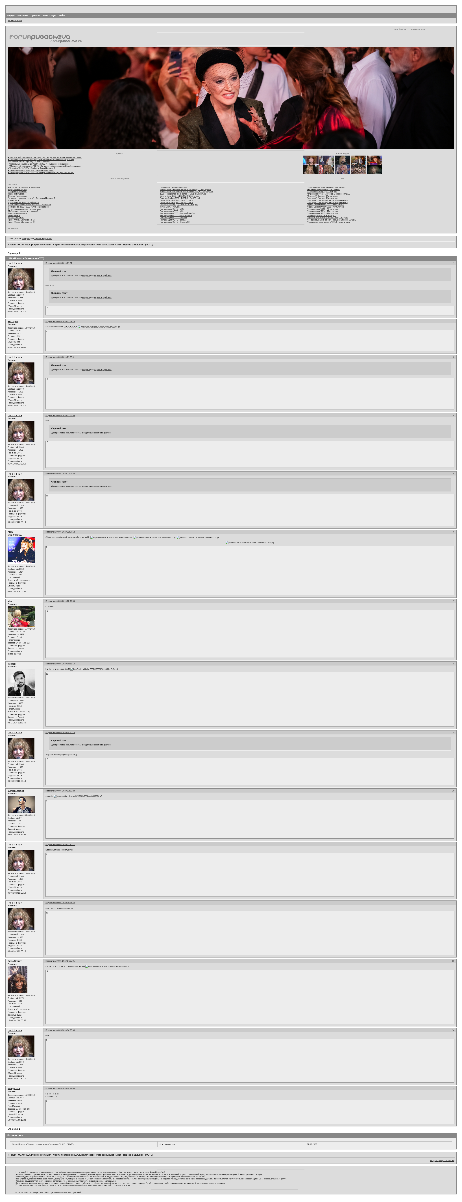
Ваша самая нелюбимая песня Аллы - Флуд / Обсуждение (186, 192)
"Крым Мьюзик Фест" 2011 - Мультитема (325, 207)
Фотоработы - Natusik (170, 207)
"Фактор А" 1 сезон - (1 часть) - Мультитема (327, 200)
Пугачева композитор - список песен (25, 209)
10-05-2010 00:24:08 (65, 1088)
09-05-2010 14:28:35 (65, 961)
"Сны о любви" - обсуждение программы (326, 187)
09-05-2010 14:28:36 (65, 1030)
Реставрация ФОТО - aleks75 (173, 218)
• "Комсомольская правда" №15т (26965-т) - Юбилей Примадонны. (38, 164)
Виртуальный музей (17, 189)
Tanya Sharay (15, 961)
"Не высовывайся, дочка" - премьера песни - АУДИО (331, 220)
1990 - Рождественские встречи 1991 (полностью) (183, 194)
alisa (10, 601)
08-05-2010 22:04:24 (65, 474)
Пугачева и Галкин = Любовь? (173, 187)
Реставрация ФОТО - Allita (172, 211)
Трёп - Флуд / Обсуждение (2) (21, 220)
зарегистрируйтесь (43, 238)
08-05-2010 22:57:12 (65, 532)
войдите (86, 275)
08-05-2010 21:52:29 (65, 321)
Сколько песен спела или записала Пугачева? (29, 205)
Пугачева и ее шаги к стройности (23, 202)
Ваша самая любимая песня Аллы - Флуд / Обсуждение (185, 189)
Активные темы (15, 20)
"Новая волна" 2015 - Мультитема (322, 213)
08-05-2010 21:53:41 (65, 357)
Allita (10, 532)
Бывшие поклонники (17, 213)
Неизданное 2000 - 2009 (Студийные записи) (28, 207)
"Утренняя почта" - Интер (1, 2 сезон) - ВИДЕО (328, 194)
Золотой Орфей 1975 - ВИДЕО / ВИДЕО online (181, 198)
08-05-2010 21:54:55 (65, 415)
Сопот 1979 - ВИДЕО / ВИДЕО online (176, 202)
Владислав (14, 1088)
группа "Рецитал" (16, 218)
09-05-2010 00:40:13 (65, 732)
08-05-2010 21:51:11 (65, 263)
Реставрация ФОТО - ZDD (172, 209)
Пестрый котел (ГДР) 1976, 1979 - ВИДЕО (179, 205)
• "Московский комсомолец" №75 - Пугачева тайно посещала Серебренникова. (44, 166)
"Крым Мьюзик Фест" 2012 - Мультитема (325, 205)
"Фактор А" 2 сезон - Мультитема (322, 198)
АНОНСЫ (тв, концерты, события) (24, 187)
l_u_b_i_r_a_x (15, 263)
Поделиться (50, 263)
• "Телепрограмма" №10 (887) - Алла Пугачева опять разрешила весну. (41, 172)
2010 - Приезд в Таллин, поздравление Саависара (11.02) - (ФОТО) (43, 1144)
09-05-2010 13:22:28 (65, 791)
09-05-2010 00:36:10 (65, 664)
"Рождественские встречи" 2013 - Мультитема (328, 222)
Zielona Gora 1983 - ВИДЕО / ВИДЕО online (179, 196)
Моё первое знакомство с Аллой (23, 211)
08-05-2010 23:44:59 (65, 601)
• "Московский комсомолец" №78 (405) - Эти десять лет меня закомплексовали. (45, 157)
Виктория (13, 321)
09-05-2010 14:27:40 (65, 903)
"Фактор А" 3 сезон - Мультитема (322, 196)
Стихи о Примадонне (17, 196)
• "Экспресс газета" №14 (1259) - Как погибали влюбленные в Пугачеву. (41, 159)
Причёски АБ (14, 200)
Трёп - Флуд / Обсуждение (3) (21, 222)
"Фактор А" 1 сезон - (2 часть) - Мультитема (327, 202)
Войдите (26, 238)
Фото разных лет (105, 244)
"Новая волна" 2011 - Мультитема (322, 209)
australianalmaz (16, 791)
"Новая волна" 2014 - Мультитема (322, 211)
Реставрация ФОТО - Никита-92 (174, 222)
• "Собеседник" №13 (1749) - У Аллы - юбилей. (29, 162)
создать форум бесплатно (442, 1160)
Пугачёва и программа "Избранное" (323, 189)
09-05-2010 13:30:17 (65, 844)
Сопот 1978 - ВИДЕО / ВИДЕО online (176, 200)
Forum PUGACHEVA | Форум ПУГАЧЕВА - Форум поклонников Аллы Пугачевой (51, 244)
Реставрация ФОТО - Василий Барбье (177, 213)
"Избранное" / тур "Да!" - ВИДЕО (322, 192)
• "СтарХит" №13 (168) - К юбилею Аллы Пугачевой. (32, 168)
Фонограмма (14, 215)
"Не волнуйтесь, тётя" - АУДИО (321, 215)
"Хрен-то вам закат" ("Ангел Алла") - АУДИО (327, 218)
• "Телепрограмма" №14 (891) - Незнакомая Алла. (31, 170)
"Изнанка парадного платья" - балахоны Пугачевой (31, 198)
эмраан (12, 664)
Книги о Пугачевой (16, 194)
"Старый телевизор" (17, 192)
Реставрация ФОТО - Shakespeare (176, 215)
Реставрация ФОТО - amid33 (173, 220)
